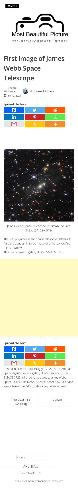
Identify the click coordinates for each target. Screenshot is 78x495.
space (69, 382)
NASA (31, 382)
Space (11, 91)
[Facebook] (14, 110)
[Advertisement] (39, 298)
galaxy (27, 373)
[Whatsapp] (55, 117)
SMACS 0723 (55, 382)
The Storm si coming (21, 401)
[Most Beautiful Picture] (40, 37)
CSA (48, 369)
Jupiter (57, 399)
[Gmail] (14, 124)
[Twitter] (35, 110)
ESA (55, 369)
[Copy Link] (35, 124)
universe (54, 386)
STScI (29, 386)
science (41, 382)
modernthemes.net (50, 481)
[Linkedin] (14, 117)
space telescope (14, 386)
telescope (41, 386)
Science (12, 87)
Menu (13, 6)
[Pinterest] (35, 117)
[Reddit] (55, 110)
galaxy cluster (41, 373)
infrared (27, 377)
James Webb (41, 377)
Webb (64, 386)
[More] (55, 124)
